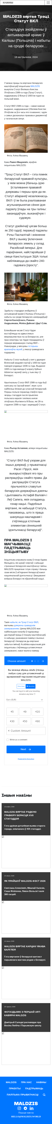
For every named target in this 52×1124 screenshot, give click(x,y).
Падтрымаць (34, 1088)
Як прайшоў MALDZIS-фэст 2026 (24, 881)
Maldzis (11, 1082)
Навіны (41, 1082)
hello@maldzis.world (26, 1116)
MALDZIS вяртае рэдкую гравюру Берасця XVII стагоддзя (20, 815)
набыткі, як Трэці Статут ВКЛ (24, 622)
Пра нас (26, 1082)
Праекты (15, 1088)
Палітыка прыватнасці (22, 1094)
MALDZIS (35, 86)
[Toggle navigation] (48, 2)
